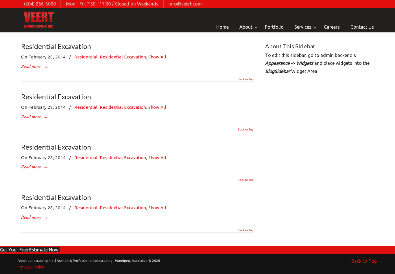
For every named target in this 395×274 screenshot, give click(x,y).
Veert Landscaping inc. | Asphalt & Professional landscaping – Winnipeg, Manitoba (39, 21)
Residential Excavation (56, 46)
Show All (157, 56)
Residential (85, 56)
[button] (30, 249)
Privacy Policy (31, 267)
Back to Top (246, 79)
